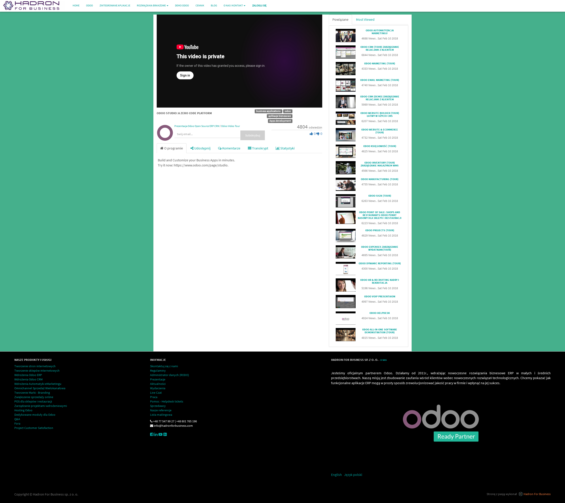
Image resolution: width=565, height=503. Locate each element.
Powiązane (340, 19)
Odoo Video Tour (230, 126)
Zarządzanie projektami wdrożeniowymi (40, 406)
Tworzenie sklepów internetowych (37, 371)
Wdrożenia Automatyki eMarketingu (37, 384)
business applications (268, 111)
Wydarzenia (157, 388)
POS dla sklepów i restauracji (33, 401)
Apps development (280, 120)
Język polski (353, 474)
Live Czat (156, 393)
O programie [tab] (173, 148)
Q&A (17, 419)
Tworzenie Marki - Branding (32, 393)
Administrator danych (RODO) (169, 375)
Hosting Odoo (23, 410)
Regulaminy (158, 371)
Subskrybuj (252, 135)
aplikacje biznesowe (279, 115)
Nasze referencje (160, 410)
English (336, 474)
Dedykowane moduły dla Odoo (34, 415)
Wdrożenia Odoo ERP (28, 375)
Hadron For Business (537, 494)
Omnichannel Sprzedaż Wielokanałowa (39, 388)
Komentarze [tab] (231, 148)
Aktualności (158, 384)
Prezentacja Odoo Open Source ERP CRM (196, 126)
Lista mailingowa (161, 415)
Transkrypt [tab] (259, 148)
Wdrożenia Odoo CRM (28, 379)
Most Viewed (365, 19)
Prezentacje (157, 379)
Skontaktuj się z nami (164, 366)
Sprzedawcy (158, 406)
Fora (17, 423)
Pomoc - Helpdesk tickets (166, 401)
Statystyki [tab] (287, 148)
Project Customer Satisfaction (33, 428)
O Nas (383, 360)
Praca (153, 397)
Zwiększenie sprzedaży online (33, 397)
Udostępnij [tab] (202, 148)
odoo (288, 111)
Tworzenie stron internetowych (35, 366)
